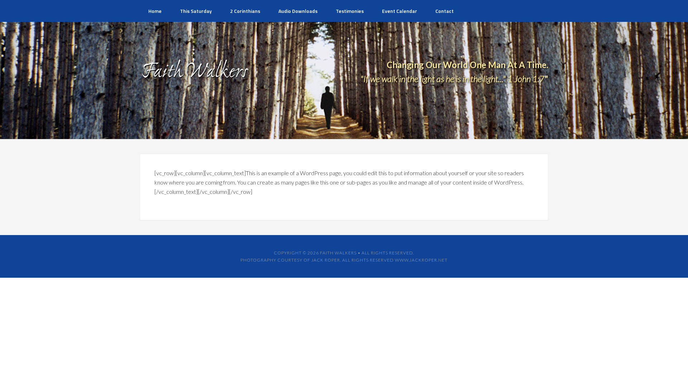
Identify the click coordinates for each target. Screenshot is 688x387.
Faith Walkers (338, 252)
